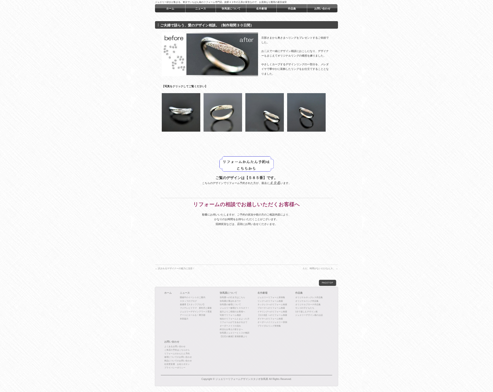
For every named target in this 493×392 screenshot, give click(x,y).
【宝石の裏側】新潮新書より (233, 336)
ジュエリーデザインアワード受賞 (196, 311)
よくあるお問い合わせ (174, 346)
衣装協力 (184, 319)
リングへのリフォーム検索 (270, 301)
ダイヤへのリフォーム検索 (270, 319)
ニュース (185, 293)
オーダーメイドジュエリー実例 (272, 322)
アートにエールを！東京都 (192, 315)
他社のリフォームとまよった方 (234, 319)
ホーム (168, 293)
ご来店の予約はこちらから (177, 350)
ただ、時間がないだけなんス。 (320, 268)
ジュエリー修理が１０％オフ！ (234, 308)
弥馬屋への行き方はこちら (232, 297)
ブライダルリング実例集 (269, 326)
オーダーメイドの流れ (230, 326)
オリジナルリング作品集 (307, 301)
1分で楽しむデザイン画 (306, 311)
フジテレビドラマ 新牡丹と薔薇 (196, 308)
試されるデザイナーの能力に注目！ (175, 268)
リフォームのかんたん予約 (177, 353)
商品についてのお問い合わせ (178, 360)
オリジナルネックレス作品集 (309, 297)
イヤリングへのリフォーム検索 (272, 311)
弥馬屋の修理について (230, 304)
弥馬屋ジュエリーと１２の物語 (234, 333)
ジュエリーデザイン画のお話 (309, 315)
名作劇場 (262, 293)
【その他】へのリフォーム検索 (272, 315)
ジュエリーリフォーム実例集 (271, 297)
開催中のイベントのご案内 (192, 297)
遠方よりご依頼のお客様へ (232, 311)
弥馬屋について (228, 293)
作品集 (299, 293)
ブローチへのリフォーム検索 (271, 308)
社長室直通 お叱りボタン (177, 364)
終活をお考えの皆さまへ (231, 329)
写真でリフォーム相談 (230, 315)
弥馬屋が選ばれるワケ (230, 301)
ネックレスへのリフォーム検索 (272, 304)
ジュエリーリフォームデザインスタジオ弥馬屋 (241, 379)
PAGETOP (327, 283)
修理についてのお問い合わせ (178, 357)
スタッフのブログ (188, 301)
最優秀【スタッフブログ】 (192, 304)
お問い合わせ (171, 341)
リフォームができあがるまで (233, 322)
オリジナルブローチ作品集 (308, 304)
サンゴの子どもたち (304, 308)
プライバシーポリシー (174, 367)
